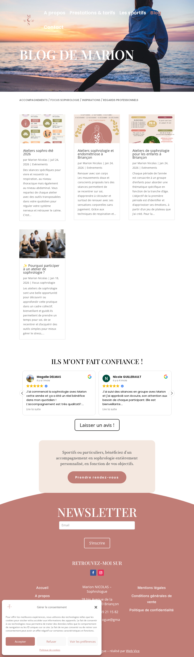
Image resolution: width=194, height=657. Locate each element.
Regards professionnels (120, 100)
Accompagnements (33, 100)
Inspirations (91, 100)
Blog (155, 12)
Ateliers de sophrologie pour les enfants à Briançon (150, 154)
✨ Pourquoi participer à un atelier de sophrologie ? (41, 269)
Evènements (40, 164)
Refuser (51, 641)
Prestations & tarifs (92, 12)
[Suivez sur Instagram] (101, 573)
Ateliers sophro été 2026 (38, 152)
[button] (96, 607)
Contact (53, 27)
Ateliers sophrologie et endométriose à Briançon (96, 154)
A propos (54, 12)
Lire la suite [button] (33, 409)
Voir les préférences (83, 641)
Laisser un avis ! (97, 425)
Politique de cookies (49, 650)
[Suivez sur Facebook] (93, 573)
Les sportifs (132, 12)
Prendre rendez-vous (97, 477)
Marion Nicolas (37, 160)
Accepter (20, 641)
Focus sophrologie (64, 100)
